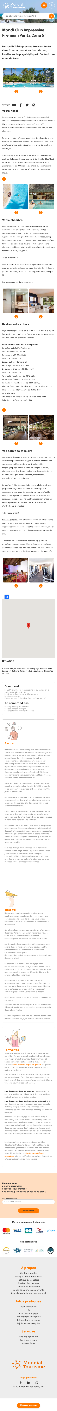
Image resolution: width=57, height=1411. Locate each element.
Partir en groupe (28, 1340)
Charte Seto (28, 1344)
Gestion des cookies (28, 1283)
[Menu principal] (44, 5)
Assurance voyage (28, 1313)
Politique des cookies (28, 1280)
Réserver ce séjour (28, 1405)
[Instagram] (36, 1382)
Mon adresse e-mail (9, 1198)
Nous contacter (28, 1307)
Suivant (41, 91)
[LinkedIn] (28, 1382)
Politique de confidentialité (28, 1277)
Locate (7, 597)
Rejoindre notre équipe (28, 1324)
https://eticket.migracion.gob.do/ (27, 1065)
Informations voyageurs (29, 1317)
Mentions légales (28, 1273)
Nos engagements (28, 1337)
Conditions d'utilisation (28, 1287)
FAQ (28, 1310)
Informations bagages (28, 1320)
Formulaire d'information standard (28, 1293)
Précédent (16, 91)
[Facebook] (20, 1382)
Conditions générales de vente (28, 1290)
